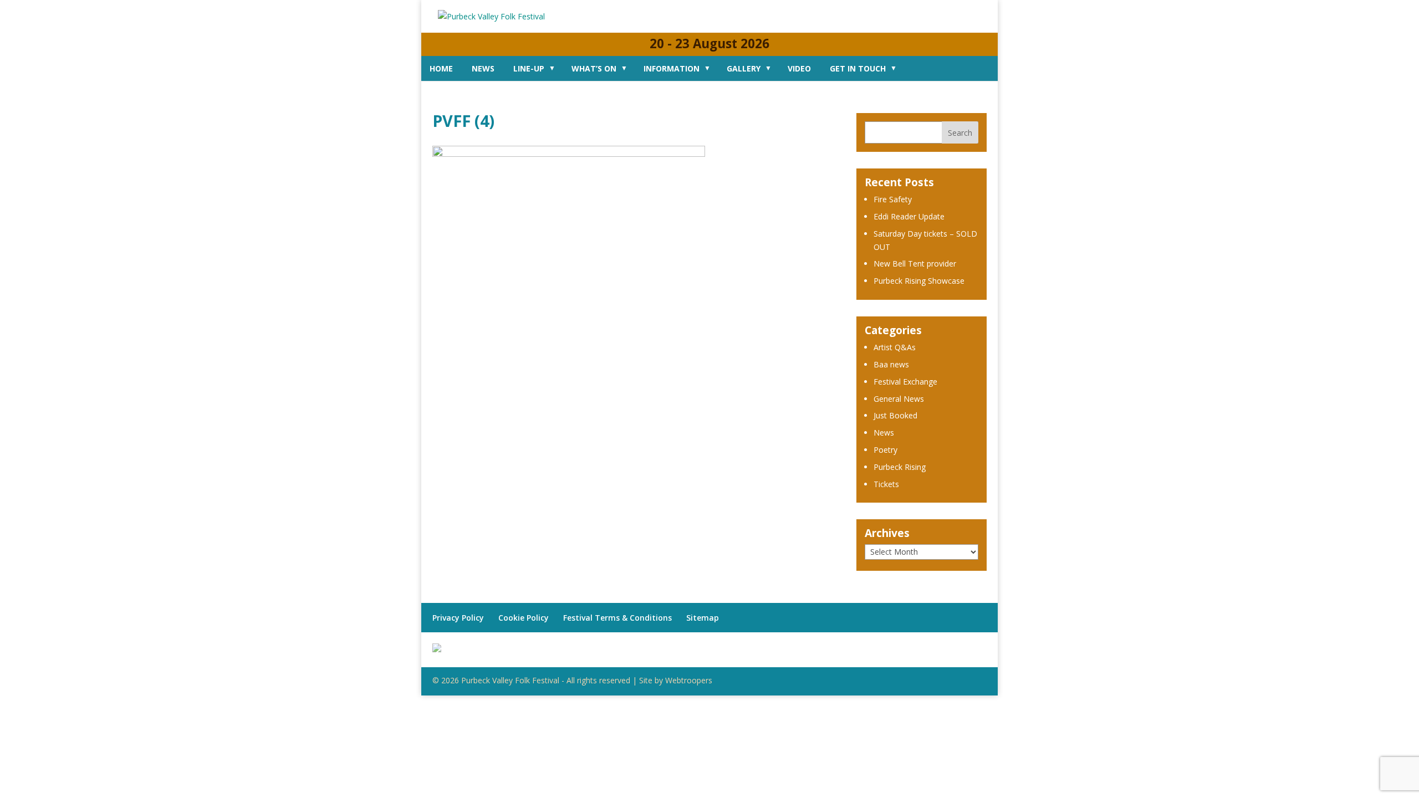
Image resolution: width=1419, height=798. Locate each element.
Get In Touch (858, 68)
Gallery (743, 68)
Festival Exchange (905, 381)
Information (672, 68)
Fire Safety (893, 199)
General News (899, 398)
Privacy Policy (458, 617)
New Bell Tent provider (915, 263)
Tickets (886, 484)
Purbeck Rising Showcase (919, 280)
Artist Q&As (895, 347)
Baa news (891, 364)
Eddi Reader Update (909, 216)
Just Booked (895, 415)
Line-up (528, 68)
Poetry (885, 449)
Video (799, 68)
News (483, 68)
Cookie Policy (523, 617)
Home (441, 68)
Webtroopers (688, 680)
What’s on (593, 68)
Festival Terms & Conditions (617, 617)
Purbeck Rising (900, 467)
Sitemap (702, 617)
